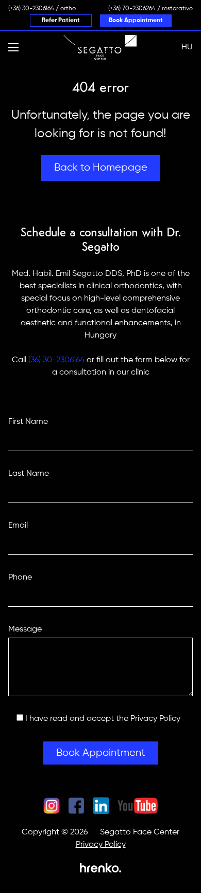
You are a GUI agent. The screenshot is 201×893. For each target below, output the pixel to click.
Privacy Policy (155, 719)
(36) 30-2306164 (56, 360)
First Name (28, 422)
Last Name (28, 474)
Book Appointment (136, 20)
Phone (20, 577)
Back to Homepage (100, 167)
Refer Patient (61, 20)
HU (187, 47)
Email (18, 526)
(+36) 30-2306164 (31, 9)
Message (25, 629)
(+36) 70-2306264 (132, 9)
